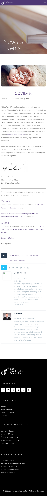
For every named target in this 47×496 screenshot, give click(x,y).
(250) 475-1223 (12, 437)
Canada (11, 255)
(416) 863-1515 (9, 473)
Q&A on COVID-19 (8, 238)
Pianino (18, 313)
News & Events (6, 410)
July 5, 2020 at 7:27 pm (22, 278)
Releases (4, 99)
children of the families (16, 135)
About (3, 407)
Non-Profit (21, 261)
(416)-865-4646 (13, 470)
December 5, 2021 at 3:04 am (24, 318)
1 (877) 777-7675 (14, 440)
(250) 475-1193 (9, 443)
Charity (17, 255)
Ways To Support (7, 413)
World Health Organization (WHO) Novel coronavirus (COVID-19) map (22, 229)
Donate (4, 416)
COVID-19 (23, 93)
